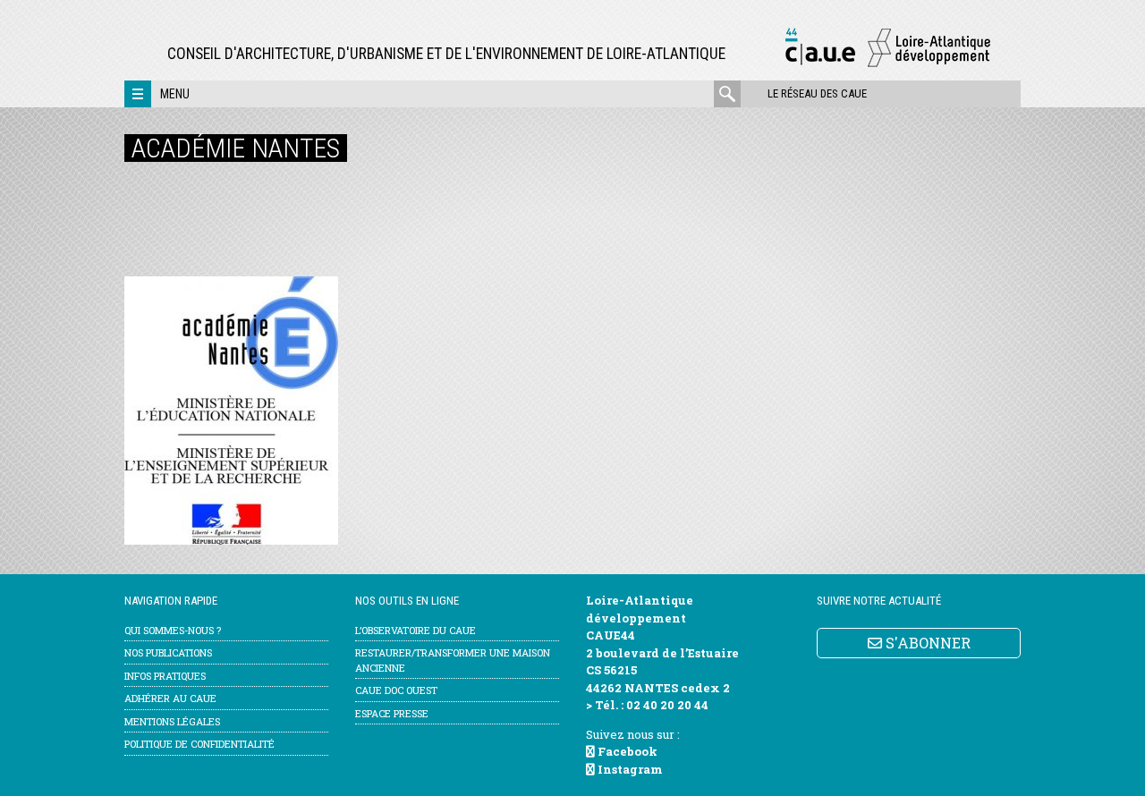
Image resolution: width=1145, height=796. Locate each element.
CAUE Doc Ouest (396, 690)
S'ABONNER (926, 642)
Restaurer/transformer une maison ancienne (452, 660)
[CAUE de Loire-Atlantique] (887, 63)
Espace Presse (391, 713)
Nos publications (168, 652)
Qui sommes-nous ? (172, 630)
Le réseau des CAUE (817, 93)
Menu (175, 94)
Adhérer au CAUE (170, 698)
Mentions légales (172, 721)
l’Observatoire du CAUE (415, 630)
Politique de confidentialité (199, 743)
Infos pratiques (165, 675)
